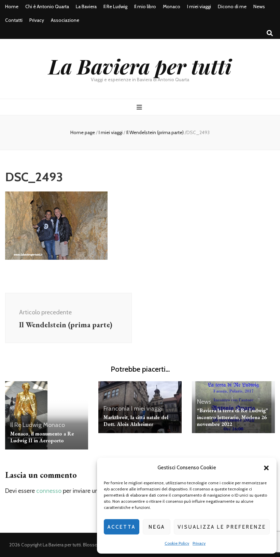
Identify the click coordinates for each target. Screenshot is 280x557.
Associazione (65, 20)
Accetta (122, 527)
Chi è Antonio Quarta (47, 6)
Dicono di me (232, 6)
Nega (157, 527)
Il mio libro (145, 6)
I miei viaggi (199, 6)
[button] (266, 468)
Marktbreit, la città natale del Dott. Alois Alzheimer (135, 420)
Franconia (116, 408)
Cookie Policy (177, 543)
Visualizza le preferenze (222, 527)
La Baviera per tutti (140, 66)
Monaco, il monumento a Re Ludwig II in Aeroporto (42, 437)
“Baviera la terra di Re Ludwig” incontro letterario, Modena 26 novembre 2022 (232, 417)
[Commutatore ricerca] (270, 33)
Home (11, 6)
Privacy (199, 543)
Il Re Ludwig (115, 6)
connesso (48, 491)
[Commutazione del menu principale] (140, 107)
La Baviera (86, 6)
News (259, 6)
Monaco (171, 6)
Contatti (14, 20)
